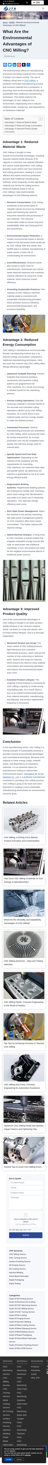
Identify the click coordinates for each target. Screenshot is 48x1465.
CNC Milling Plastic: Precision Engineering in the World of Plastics (23, 1004)
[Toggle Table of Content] (39, 119)
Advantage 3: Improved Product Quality (21, 129)
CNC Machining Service (7, 1370)
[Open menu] (43, 8)
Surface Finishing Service (19, 1262)
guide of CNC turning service (22, 1312)
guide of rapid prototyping (20, 1335)
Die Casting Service (17, 1269)
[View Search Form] (27, 2)
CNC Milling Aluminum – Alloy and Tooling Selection (23, 963)
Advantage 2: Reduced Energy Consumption (23, 126)
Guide (34, 1374)
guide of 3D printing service (21, 1299)
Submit (25, 1235)
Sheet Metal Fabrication (19, 1276)
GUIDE (12, 22)
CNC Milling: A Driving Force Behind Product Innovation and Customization (21, 839)
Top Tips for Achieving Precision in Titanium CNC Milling (24, 1045)
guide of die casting (18, 1315)
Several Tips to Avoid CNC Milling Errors (22, 1167)
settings (28, 1455)
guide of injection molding (20, 1322)
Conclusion (10, 132)
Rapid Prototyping (16, 1280)
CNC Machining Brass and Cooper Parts (21, 1415)
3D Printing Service (17, 1265)
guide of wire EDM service (20, 1348)
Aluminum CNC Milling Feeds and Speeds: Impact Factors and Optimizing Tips (24, 1127)
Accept (8, 1459)
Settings (19, 1459)
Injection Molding (16, 1273)
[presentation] (24, 820)
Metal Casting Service (6, 1404)
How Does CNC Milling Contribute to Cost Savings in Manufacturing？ (23, 880)
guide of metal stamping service (23, 1328)
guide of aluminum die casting (22, 1302)
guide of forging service (19, 1318)
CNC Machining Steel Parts (22, 1385)
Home (5, 22)
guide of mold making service (21, 1332)
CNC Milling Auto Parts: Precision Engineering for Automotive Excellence (22, 1086)
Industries (35, 1370)
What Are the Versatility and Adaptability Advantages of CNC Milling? (22, 921)
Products (35, 1367)
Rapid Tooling (15, 1284)
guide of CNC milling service (21, 1309)
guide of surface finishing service (23, 1345)
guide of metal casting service (22, 1325)
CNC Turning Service (18, 1258)
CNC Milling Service (17, 1254)
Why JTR (35, 1378)
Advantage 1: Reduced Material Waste (21, 122)
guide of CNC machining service (23, 1305)
